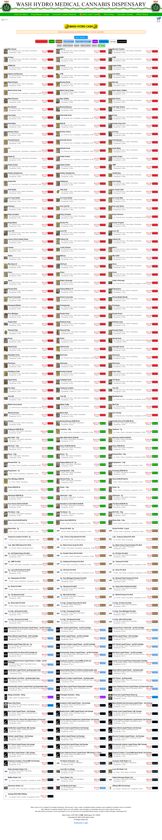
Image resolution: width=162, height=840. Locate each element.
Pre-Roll (59, 41)
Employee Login (81, 823)
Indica (59, 45)
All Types (101, 45)
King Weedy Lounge (40, 14)
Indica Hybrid (68, 45)
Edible (95, 41)
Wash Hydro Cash (90, 14)
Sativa (94, 45)
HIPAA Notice (142, 14)
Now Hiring (109, 14)
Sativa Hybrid (85, 45)
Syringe (113, 41)
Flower (51, 41)
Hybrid (76, 45)
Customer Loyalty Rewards (64, 14)
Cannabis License (125, 14)
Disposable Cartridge (83, 41)
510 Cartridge (69, 41)
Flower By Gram (41, 41)
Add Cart (50, 51)
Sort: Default (80, 37)
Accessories (122, 41)
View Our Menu (21, 14)
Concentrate (103, 41)
